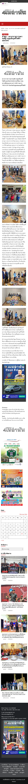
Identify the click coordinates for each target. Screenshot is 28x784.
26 (14, 533)
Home (14, 774)
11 (10, 527)
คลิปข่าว (5, 772)
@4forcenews (6, 697)
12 (14, 527)
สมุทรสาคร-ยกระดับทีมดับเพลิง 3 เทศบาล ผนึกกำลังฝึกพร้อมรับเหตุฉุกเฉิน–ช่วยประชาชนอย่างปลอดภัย (13, 577)
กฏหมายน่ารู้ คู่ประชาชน (16, 768)
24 (7, 533)
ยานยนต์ (18, 770)
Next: (13, 418)
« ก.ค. (2, 540)
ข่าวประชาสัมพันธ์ (14, 764)
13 (18, 527)
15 (25, 527)
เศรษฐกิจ (6, 768)
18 (10, 530)
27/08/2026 (10, 580)
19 (14, 530)
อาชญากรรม (5, 34)
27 (18, 533)
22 (25, 530)
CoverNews (19, 779)
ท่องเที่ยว (4, 688)
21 (22, 530)
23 (3, 533)
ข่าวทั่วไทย (5, 571)
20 (18, 530)
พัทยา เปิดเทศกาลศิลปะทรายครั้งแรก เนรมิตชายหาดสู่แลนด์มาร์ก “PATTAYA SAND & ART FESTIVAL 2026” (13, 694)
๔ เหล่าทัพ (22, 766)
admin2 (4, 580)
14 (22, 527)
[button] (2, 24)
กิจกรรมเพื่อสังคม (6, 766)
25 (10, 533)
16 (3, 530)
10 (7, 527)
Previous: (13, 410)
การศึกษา (22, 764)
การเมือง (12, 770)
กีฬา (23, 770)
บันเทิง (16, 772)
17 (7, 530)
